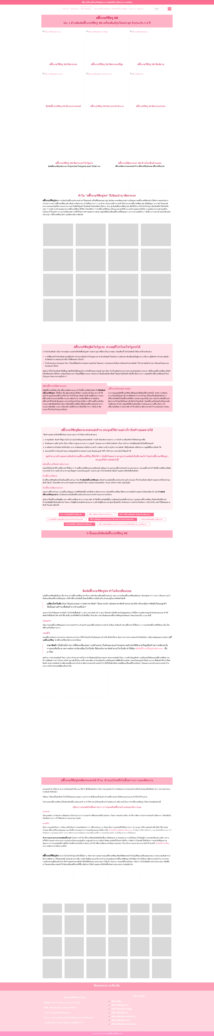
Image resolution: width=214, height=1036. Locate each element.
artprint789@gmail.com (61, 1013)
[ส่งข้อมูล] (169, 9)
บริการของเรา (86, 9)
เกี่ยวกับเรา (75, 9)
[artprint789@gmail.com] (166, 2)
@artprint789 (56, 1018)
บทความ (132, 9)
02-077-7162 (57, 1003)
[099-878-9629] (170, 2)
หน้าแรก (66, 9)
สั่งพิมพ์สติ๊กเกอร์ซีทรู (119, 9)
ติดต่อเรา (140, 9)
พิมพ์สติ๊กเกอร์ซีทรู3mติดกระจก (149, 648)
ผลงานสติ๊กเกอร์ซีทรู (102, 9)
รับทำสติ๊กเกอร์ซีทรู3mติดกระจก (120, 830)
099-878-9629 (55, 1008)
